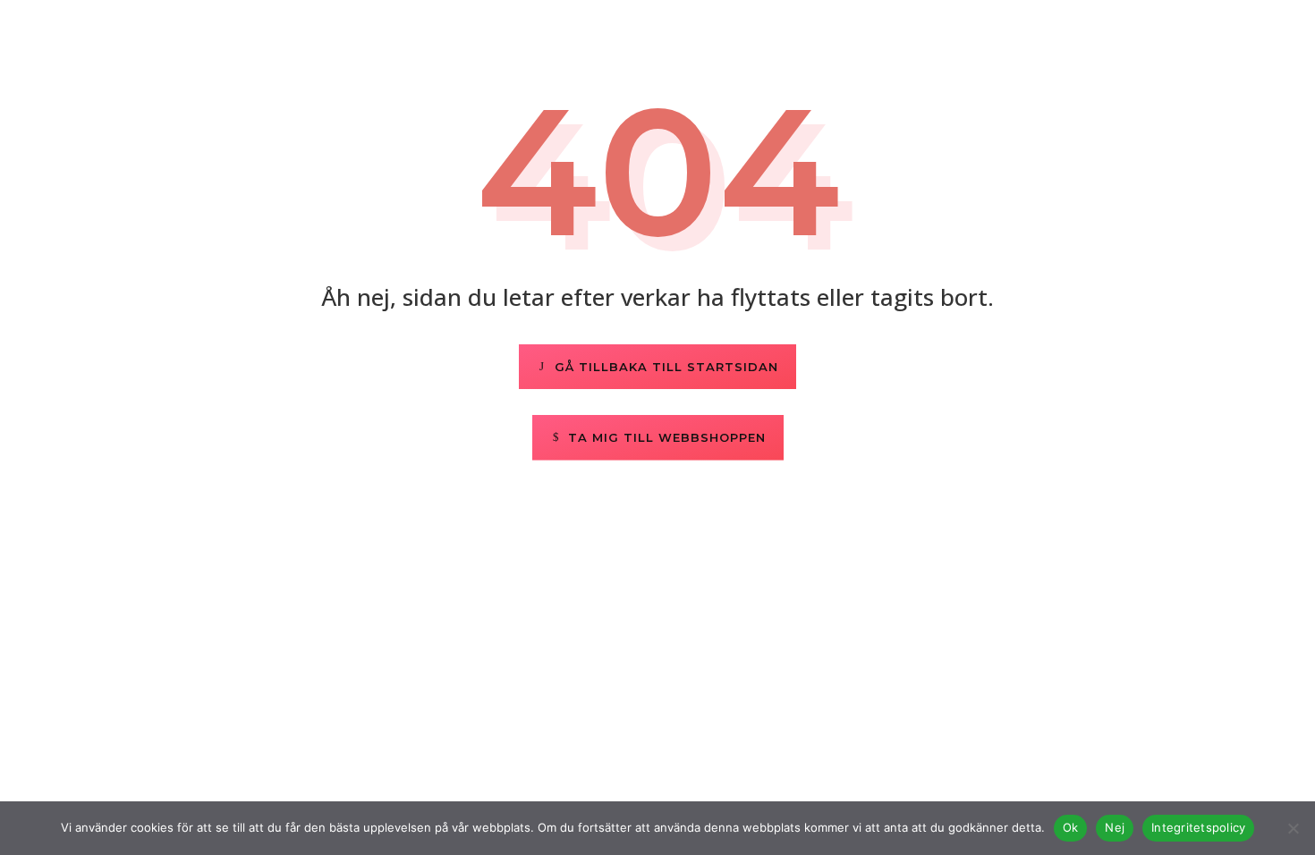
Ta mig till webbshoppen (667, 437)
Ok (1071, 827)
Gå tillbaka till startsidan (666, 367)
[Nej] (1293, 828)
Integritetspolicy (1198, 827)
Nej (1114, 827)
